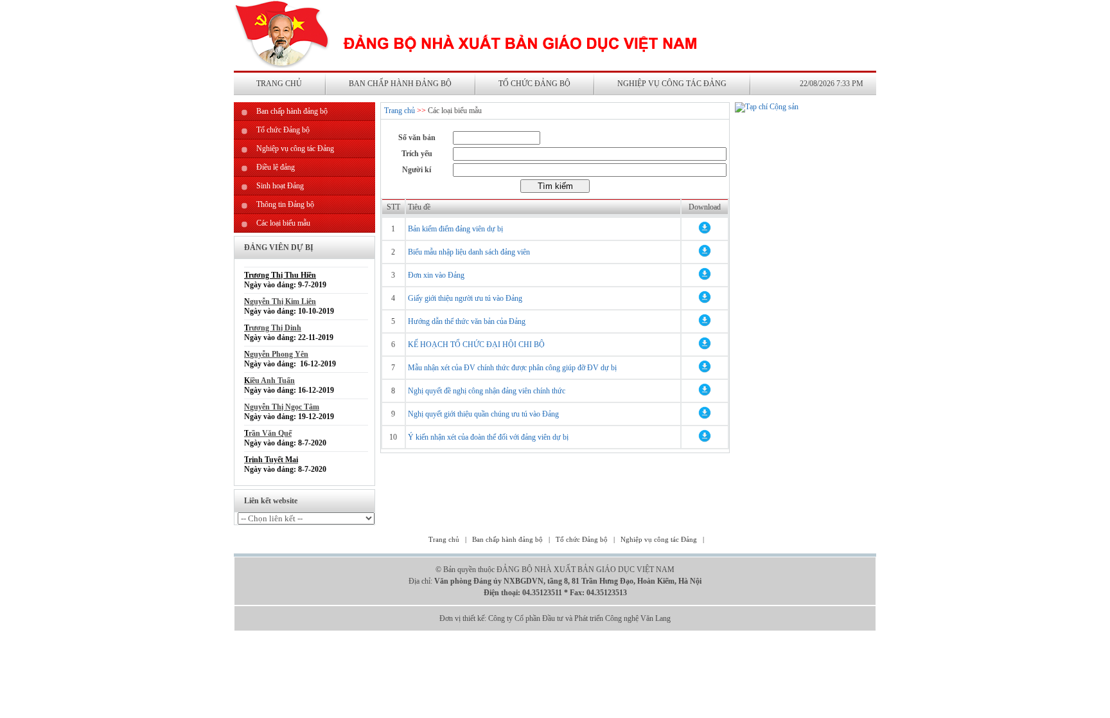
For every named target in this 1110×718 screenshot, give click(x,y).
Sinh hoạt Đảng (280, 185)
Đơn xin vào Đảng (436, 275)
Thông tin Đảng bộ (285, 204)
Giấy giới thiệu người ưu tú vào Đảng (465, 298)
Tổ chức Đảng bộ (534, 83)
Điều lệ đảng (275, 167)
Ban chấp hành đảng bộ (400, 83)
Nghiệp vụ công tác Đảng (672, 83)
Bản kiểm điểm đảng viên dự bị (455, 228)
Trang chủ (279, 83)
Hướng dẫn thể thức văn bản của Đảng (466, 321)
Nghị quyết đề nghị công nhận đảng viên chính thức (486, 390)
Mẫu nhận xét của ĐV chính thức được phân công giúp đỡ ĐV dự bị (512, 367)
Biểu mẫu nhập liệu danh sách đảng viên (469, 251)
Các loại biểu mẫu (283, 223)
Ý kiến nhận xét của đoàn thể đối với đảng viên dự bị (488, 437)
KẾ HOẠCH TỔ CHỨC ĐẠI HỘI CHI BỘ (476, 344)
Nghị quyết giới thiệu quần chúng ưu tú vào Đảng (483, 413)
